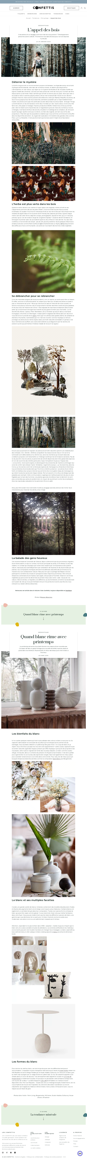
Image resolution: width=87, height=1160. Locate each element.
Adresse (47, 1145)
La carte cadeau (35, 1148)
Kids (67, 13)
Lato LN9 (44, 1080)
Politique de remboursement (53, 1157)
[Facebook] (7, 1153)
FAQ (74, 1143)
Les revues (34, 1142)
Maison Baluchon (46, 597)
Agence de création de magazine (62, 1137)
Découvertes (45, 13)
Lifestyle (47, 1139)
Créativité (48, 1142)
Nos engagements (79, 1138)
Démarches (32, 13)
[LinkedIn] (15, 1153)
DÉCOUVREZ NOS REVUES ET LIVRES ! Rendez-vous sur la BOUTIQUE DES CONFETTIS (43, 1)
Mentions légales (20, 1157)
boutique (71, 8)
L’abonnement (35, 1145)
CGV (64, 1157)
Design (47, 1137)
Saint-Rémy (56, 759)
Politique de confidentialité (35, 1157)
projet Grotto (63, 1070)
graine (35, 315)
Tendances (58, 13)
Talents (21, 13)
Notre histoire (77, 1135)
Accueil (28, 18)
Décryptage (45, 18)
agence (16, 8)
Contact (75, 1146)
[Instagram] (2, 1153)
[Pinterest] (11, 1153)
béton (55, 932)
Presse (75, 1141)
